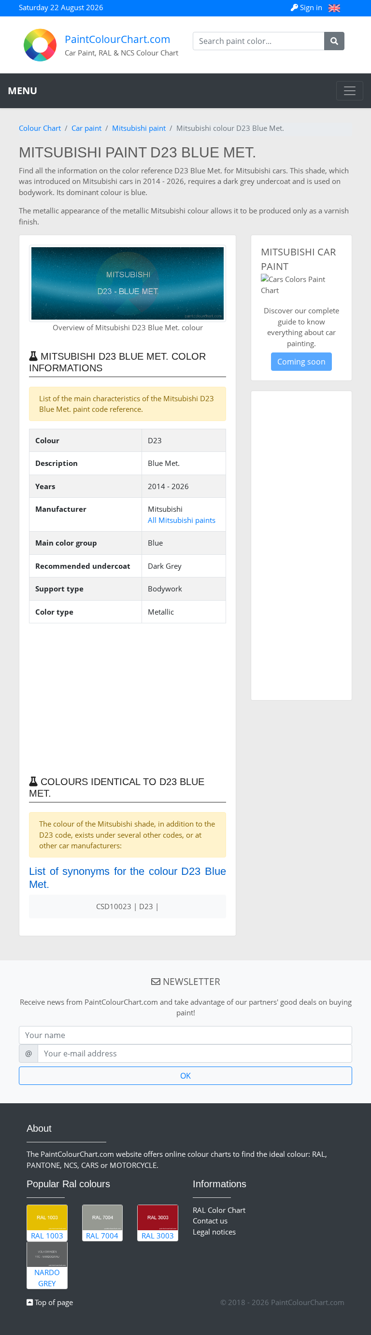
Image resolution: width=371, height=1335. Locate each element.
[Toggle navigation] (349, 90)
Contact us (210, 1220)
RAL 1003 (47, 1235)
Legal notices (214, 1232)
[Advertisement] (127, 698)
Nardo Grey (47, 1277)
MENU (22, 90)
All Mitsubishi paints (181, 520)
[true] (334, 41)
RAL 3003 (158, 1235)
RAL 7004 (102, 1235)
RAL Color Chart (219, 1210)
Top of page (53, 1302)
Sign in (311, 7)
